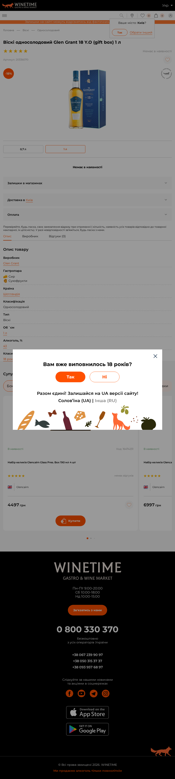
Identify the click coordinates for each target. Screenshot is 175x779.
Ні (104, 376)
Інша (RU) (106, 400)
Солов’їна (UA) (74, 400)
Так (70, 376)
